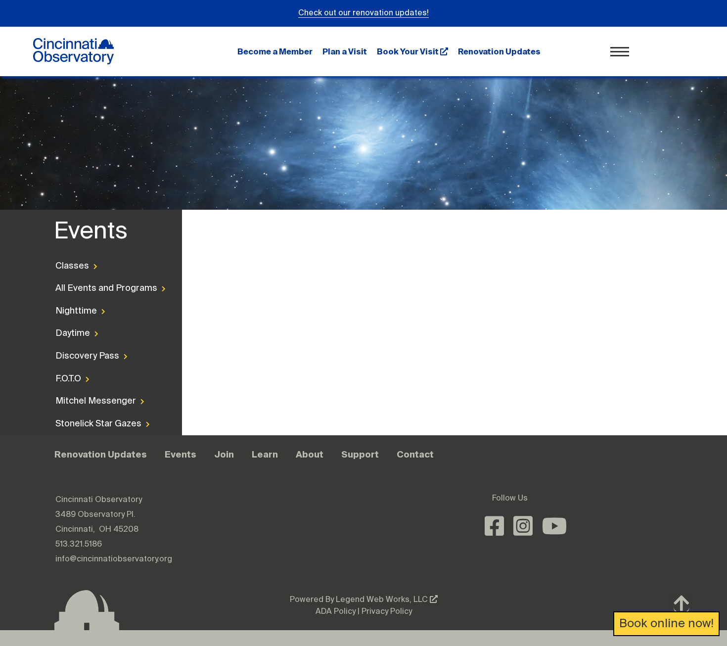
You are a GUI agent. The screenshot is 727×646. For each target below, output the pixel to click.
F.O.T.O (69, 378)
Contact (415, 454)
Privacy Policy (387, 612)
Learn (265, 454)
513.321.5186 (78, 545)
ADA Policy (336, 612)
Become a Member (275, 51)
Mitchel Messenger (95, 401)
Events (180, 454)
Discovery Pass (88, 356)
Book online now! (666, 624)
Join (224, 454)
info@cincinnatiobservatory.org (113, 559)
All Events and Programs (95, 288)
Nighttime (77, 311)
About (309, 454)
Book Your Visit (408, 51)
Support (360, 454)
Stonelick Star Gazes (95, 423)
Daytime (73, 333)
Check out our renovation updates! (363, 13)
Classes (73, 266)
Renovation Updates (499, 51)
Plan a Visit (344, 51)
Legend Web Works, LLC (383, 600)
